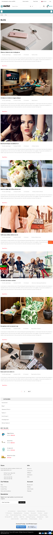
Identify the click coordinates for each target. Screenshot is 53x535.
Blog (32, 328)
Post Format (4, 416)
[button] (1, 11)
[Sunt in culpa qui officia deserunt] (26, 173)
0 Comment (26, 54)
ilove (40, 237)
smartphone (43, 283)
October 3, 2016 (17, 328)
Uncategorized (5, 419)
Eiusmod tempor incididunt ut (10, 143)
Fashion (33, 54)
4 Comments (26, 191)
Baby (33, 100)
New (36, 54)
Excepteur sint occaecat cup (9, 326)
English (44, 1)
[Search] (34, 6)
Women (41, 191)
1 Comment (26, 237)
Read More (4, 65)
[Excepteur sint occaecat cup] (26, 310)
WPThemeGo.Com (5, 533)
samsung (39, 283)
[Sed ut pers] (3, 442)
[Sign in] (44, 6)
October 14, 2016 (17, 54)
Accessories (4, 402)
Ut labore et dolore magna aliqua (11, 98)
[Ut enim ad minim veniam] (26, 264)
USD (50, 1)
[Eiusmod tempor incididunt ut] (26, 128)
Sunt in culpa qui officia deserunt (11, 189)
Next (29, 391)
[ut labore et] (3, 449)
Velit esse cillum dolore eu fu (9, 235)
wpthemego (8, 54)
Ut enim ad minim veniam (8, 280)
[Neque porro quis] (3, 457)
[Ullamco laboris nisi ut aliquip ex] (26, 36)
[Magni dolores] (3, 435)
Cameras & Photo (6, 409)
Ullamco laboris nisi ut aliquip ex (10, 52)
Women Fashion (5, 423)
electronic (34, 283)
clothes (33, 146)
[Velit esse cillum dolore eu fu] (26, 219)
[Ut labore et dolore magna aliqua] (26, 82)
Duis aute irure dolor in (7, 372)
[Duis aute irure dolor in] (26, 356)
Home (2, 15)
